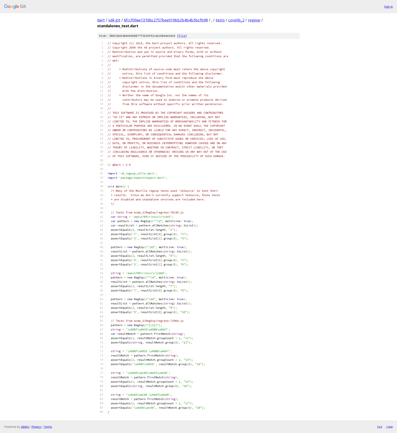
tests (220, 20)
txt (379, 426)
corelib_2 (236, 20)
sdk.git (114, 20)
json (389, 426)
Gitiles (25, 427)
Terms (47, 427)
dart (101, 20)
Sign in (388, 6)
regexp (254, 20)
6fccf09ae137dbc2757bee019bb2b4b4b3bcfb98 (166, 20)
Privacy (36, 427)
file (182, 36)
